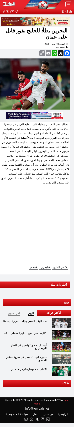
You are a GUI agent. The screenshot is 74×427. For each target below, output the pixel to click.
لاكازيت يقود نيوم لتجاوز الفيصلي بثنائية (25, 333)
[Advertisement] (37, 226)
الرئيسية (62, 414)
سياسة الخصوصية (17, 414)
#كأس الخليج (60, 267)
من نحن (48, 414)
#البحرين (45, 267)
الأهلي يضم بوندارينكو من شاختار (29, 369)
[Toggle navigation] (68, 4)
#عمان (33, 267)
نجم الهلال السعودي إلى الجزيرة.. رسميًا (25, 321)
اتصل (35, 414)
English (67, 11)
